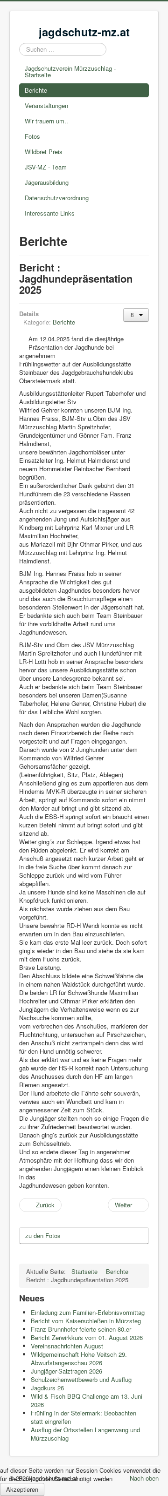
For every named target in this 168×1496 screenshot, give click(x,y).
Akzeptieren (22, 1489)
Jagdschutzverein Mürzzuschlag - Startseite (70, 71)
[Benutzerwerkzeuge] (136, 315)
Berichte (36, 90)
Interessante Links (50, 213)
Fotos (32, 136)
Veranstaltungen (46, 105)
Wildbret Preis (44, 151)
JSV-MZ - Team (46, 166)
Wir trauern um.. (46, 120)
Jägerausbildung (47, 182)
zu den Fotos (43, 1235)
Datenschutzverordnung (57, 197)
